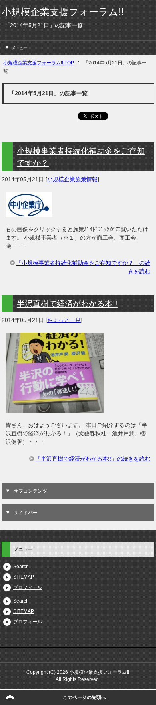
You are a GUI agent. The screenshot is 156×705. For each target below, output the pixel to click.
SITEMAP (23, 577)
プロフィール (27, 587)
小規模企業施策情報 (72, 179)
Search (21, 566)
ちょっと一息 (64, 320)
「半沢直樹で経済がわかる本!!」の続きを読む (92, 458)
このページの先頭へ (84, 697)
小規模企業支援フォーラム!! (63, 11)
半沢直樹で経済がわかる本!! (67, 303)
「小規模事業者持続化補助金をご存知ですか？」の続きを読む (83, 267)
